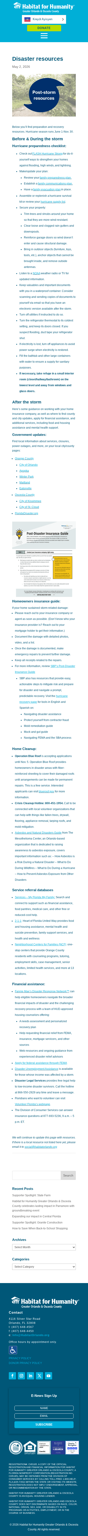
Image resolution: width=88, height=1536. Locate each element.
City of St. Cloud (29, 507)
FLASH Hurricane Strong (47, 153)
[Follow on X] (39, 1375)
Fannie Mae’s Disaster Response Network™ (42, 991)
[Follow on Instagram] (21, 1375)
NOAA (36, 273)
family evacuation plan (47, 189)
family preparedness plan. (56, 177)
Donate (44, 28)
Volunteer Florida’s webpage (32, 1104)
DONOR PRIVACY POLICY (25, 1363)
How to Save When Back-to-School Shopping (40, 1228)
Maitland (24, 482)
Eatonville (25, 488)
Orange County (24, 458)
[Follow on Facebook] (12, 1375)
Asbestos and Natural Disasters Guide (38, 832)
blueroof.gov (46, 791)
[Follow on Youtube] (48, 1375)
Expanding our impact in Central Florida (36, 1216)
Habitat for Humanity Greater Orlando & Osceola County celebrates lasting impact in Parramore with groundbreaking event (43, 1206)
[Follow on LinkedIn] (30, 1375)
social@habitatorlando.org (41, 1146)
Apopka (24, 470)
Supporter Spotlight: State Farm (31, 1195)
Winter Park (26, 476)
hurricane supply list (53, 201)
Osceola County (25, 494)
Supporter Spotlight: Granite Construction (37, 1222)
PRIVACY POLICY (20, 1358)
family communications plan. (55, 183)
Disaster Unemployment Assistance (36, 1068)
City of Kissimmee (30, 501)
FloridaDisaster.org (26, 513)
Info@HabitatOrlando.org (30, 1335)
